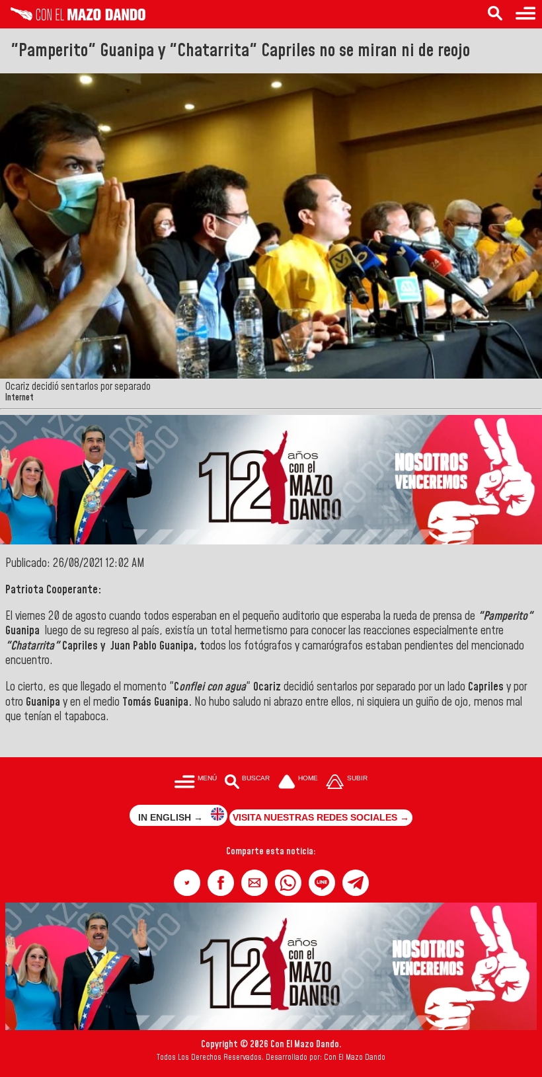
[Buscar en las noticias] (495, 14)
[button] (187, 883)
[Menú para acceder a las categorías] (525, 14)
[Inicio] (72, 17)
